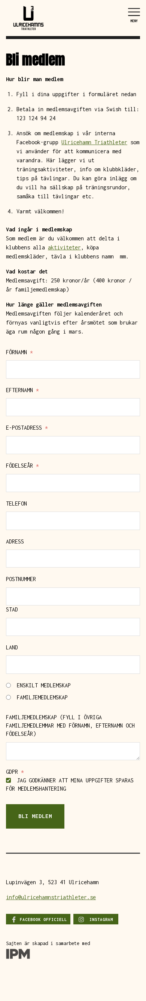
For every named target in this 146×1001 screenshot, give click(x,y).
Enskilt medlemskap (42, 685)
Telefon (16, 503)
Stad (12, 609)
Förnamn (19, 352)
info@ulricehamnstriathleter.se (51, 897)
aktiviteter (64, 247)
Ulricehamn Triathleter (94, 142)
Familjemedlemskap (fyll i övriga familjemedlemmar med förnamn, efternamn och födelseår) (70, 725)
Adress (15, 541)
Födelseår (22, 465)
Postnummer (21, 579)
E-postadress (27, 427)
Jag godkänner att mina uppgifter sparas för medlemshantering (70, 784)
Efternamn (22, 390)
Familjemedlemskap (41, 697)
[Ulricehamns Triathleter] (28, 17)
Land (12, 647)
